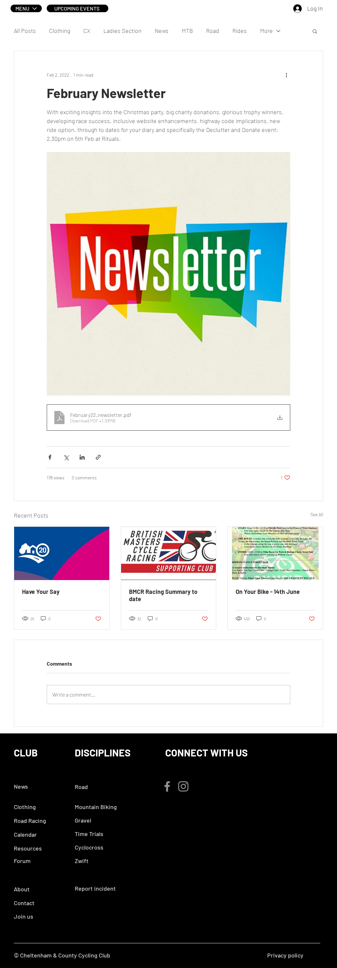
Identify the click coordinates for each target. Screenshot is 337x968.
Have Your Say (41, 591)
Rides (239, 30)
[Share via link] (98, 457)
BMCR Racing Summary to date (163, 595)
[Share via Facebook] (50, 457)
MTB (187, 30)
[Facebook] (167, 786)
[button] (26, 8)
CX (86, 30)
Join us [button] (23, 916)
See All (316, 514)
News (161, 30)
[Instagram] (183, 786)
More (266, 30)
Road (212, 30)
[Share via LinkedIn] (82, 457)
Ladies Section (122, 30)
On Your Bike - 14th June (268, 591)
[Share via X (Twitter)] (66, 457)
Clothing (59, 30)
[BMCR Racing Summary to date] (168, 553)
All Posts (25, 30)
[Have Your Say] (61, 553)
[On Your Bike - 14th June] (275, 553)
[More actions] (286, 75)
